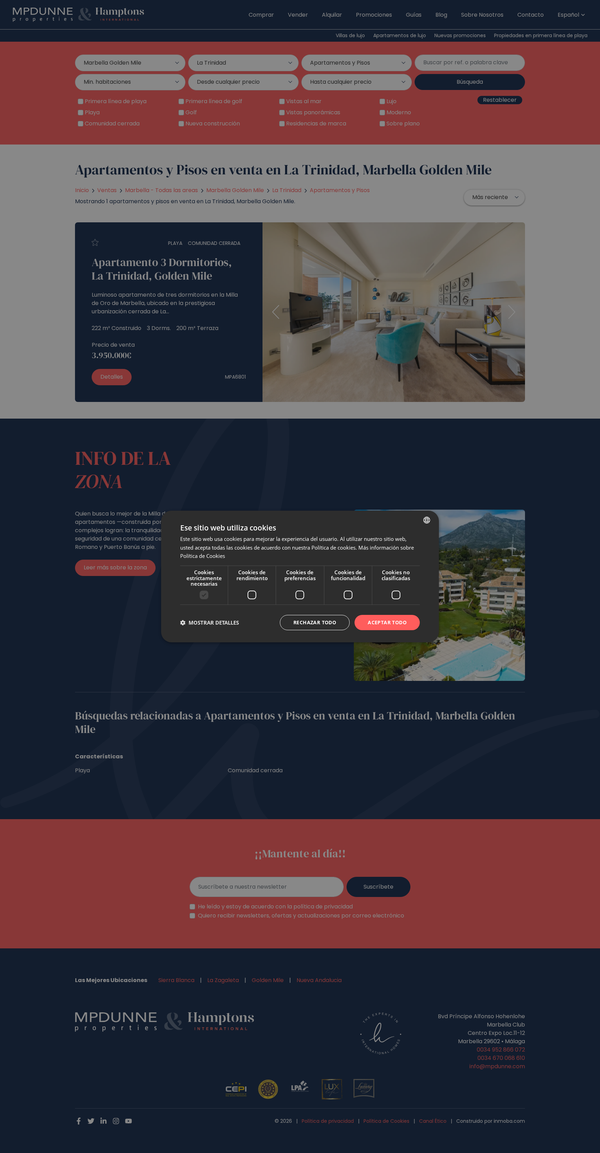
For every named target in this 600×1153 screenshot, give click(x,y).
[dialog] (300, 577)
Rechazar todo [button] (314, 622)
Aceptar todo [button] (387, 622)
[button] (209, 622)
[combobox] (426, 520)
